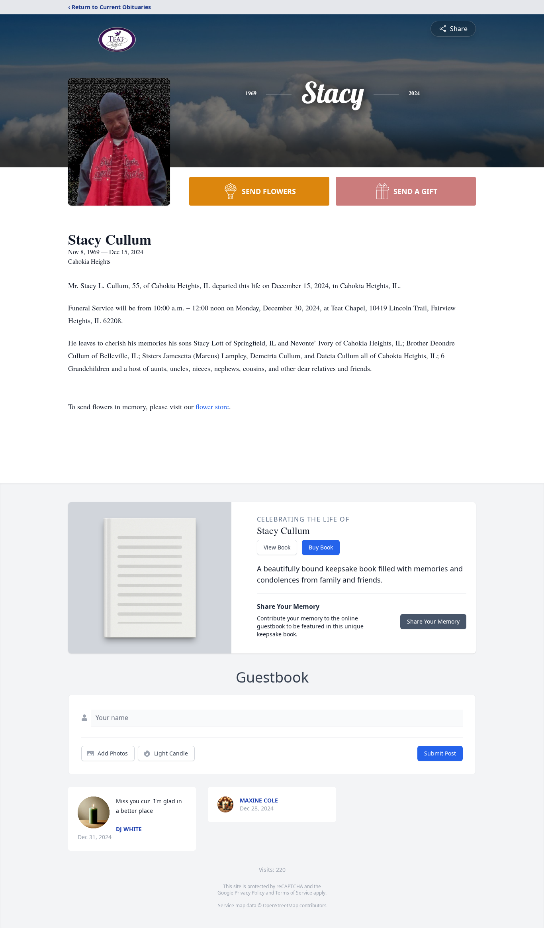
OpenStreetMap (280, 905)
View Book (277, 547)
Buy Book (321, 547)
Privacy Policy (249, 892)
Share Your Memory (433, 621)
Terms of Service (293, 892)
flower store (212, 406)
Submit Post (440, 753)
